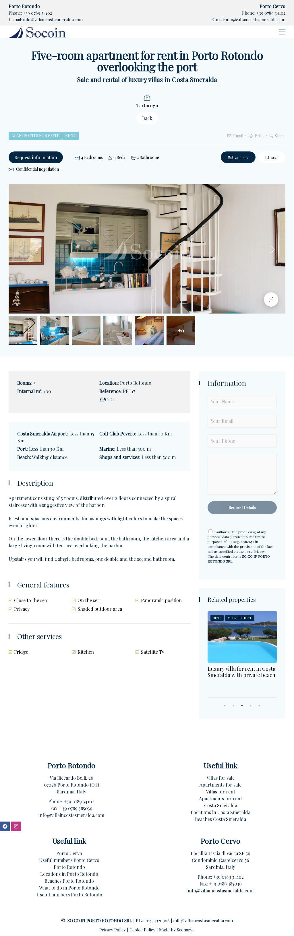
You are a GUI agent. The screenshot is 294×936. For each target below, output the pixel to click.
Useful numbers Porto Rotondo (69, 895)
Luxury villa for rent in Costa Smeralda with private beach (241, 671)
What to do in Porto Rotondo (69, 888)
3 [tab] (242, 706)
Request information (35, 157)
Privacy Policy (113, 930)
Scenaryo (186, 930)
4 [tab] (251, 706)
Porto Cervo (69, 853)
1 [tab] (225, 706)
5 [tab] (259, 706)
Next (272, 249)
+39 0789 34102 (37, 13)
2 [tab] (233, 706)
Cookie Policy (142, 930)
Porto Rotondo (69, 867)
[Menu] (280, 32)
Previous (21, 249)
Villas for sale (220, 778)
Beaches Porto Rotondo (69, 881)
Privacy (259, 551)
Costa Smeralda (220, 805)
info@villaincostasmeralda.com (53, 19)
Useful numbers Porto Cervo (69, 860)
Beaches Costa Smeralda (220, 819)
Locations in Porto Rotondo (69, 874)
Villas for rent (220, 792)
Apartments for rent (220, 798)
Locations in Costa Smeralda (220, 812)
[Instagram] (16, 826)
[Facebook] (5, 826)
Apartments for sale (220, 785)
